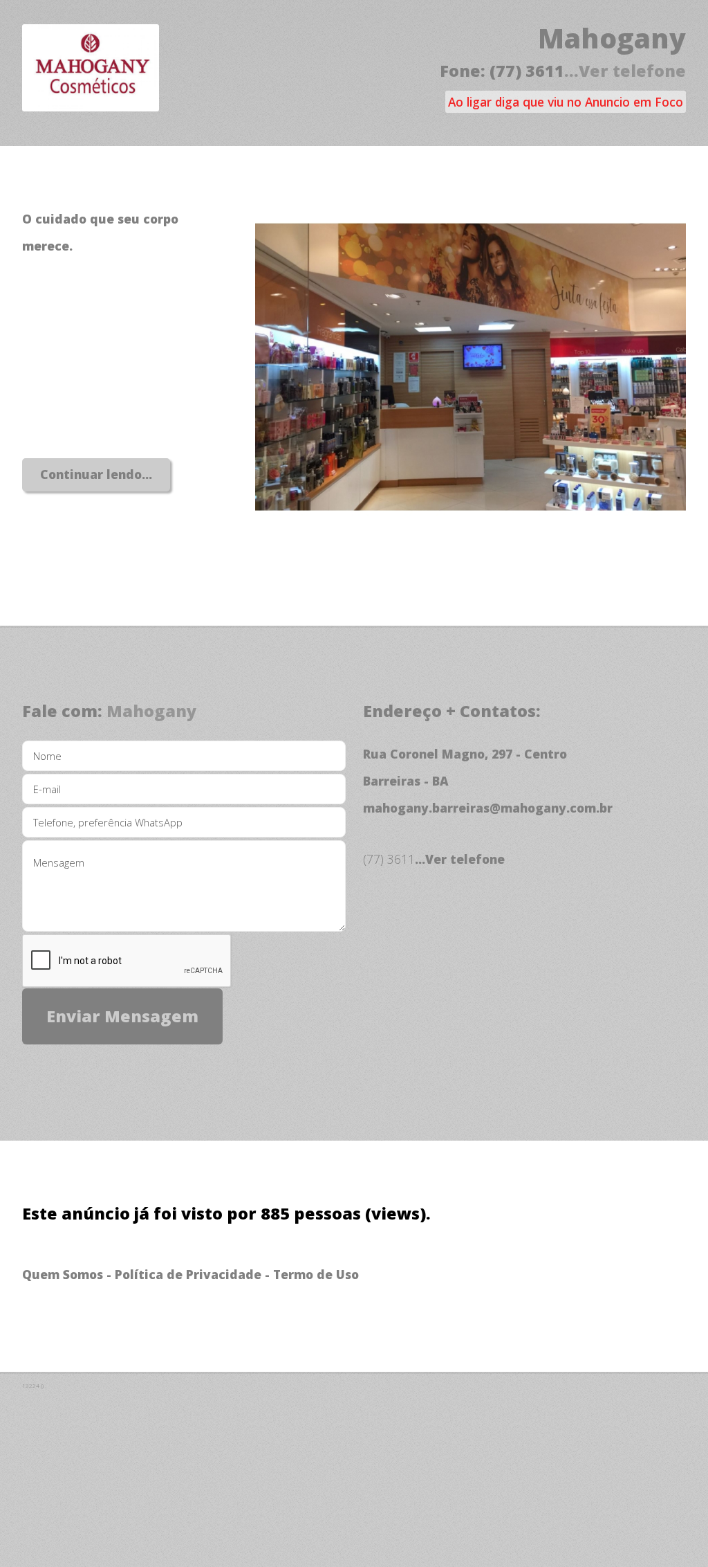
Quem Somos (62, 1274)
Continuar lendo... (96, 474)
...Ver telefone (625, 71)
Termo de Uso (316, 1274)
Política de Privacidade (188, 1274)
